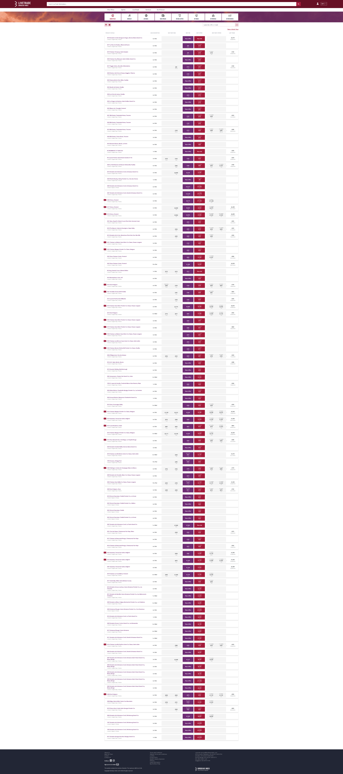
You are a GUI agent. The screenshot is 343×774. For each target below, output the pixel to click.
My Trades (196, 19)
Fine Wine (110, 10)
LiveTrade (136, 10)
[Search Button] (298, 4)
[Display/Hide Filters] (106, 24)
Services (148, 10)
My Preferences (230, 19)
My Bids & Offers (179, 19)
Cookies (152, 756)
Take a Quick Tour (232, 29)
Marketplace (113, 19)
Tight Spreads (163, 19)
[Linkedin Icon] (111, 760)
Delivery (152, 760)
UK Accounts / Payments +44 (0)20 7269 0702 (208, 754)
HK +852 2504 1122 (201, 759)
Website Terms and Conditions (158, 754)
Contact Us (108, 757)
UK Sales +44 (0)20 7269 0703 (204, 756)
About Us (107, 752)
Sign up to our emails (110, 764)
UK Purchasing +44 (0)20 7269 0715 (206, 757)
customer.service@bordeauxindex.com (206, 752)
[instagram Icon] (114, 760)
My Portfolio (213, 19)
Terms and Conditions (156, 752)
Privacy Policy (154, 757)
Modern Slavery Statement (157, 759)
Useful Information (155, 762)
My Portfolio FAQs (155, 764)
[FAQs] (109, 24)
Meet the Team (109, 754)
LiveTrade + (146, 19)
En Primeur (161, 10)
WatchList (129, 19)
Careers (107, 756)
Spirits (123, 10)
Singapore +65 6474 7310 (202, 760)
